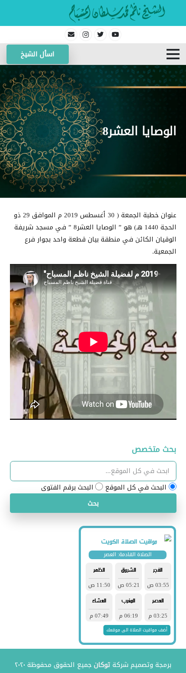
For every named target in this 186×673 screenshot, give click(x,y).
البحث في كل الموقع (136, 487)
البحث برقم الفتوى (67, 487)
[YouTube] (115, 34)
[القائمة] (173, 54)
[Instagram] (85, 34)
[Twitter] (100, 34)
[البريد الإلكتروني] (70, 34)
